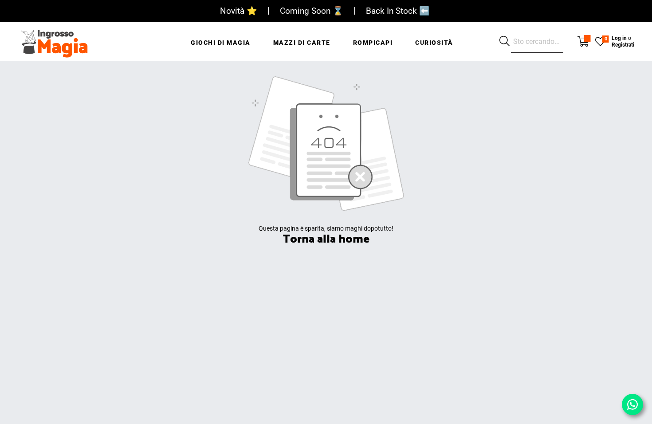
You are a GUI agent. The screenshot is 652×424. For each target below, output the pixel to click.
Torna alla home (326, 238)
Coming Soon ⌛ (311, 11)
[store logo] (54, 41)
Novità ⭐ (238, 11)
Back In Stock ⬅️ (398, 11)
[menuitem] (220, 37)
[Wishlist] (600, 40)
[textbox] (537, 42)
